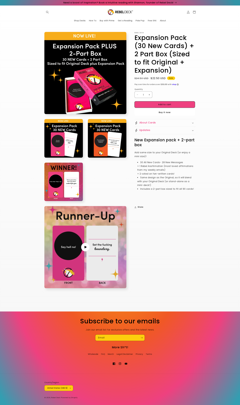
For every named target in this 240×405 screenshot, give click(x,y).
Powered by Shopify (69, 397)
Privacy (139, 354)
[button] (47, 12)
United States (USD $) (57, 388)
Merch (111, 354)
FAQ (103, 354)
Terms (149, 354)
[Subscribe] (142, 338)
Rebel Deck (55, 397)
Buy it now (165, 112)
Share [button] (140, 207)
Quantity (138, 89)
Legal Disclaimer (125, 354)
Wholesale (93, 354)
